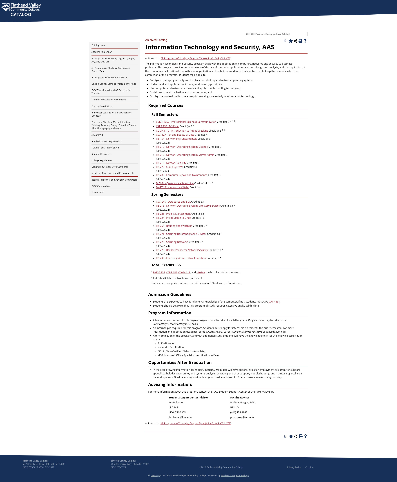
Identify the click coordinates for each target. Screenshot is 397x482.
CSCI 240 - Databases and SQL (173, 201)
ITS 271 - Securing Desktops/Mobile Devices (181, 234)
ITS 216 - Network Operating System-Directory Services (188, 205)
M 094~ (200, 272)
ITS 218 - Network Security (171, 163)
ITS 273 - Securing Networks (172, 242)
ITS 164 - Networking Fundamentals (176, 138)
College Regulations (101, 160)
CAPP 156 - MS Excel (167, 126)
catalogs (155, 475)
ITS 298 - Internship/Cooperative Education (181, 258)
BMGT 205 (159, 272)
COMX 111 (184, 272)
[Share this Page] (295, 41)
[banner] (21, 10)
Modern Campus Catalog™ (235, 475)
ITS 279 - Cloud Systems (169, 167)
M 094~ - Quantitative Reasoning (175, 183)
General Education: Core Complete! (109, 166)
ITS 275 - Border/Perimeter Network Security (182, 250)
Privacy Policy (294, 467)
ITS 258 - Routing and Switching (174, 226)
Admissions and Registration (106, 141)
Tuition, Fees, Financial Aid (105, 147)
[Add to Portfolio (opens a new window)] (290, 40)
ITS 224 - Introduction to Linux (173, 217)
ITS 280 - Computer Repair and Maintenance (181, 175)
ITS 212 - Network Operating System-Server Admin (185, 155)
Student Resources (101, 154)
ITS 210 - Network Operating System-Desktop (182, 146)
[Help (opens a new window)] (305, 40)
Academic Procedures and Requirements (112, 173)
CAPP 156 (171, 272)
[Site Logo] (21, 10)
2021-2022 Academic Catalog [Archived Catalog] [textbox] (268, 34)
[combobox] (277, 34)
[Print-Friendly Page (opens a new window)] (300, 40)
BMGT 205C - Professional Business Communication (186, 122)
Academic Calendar (101, 51)
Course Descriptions (101, 106)
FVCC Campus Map (101, 186)
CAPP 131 (274, 301)
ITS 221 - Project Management (173, 213)
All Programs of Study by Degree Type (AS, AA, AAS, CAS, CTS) (196, 58)
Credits (309, 467)
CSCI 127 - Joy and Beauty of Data (175, 134)
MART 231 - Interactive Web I (172, 187)
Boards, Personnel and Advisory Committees (114, 179)
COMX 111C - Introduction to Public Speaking (182, 130)
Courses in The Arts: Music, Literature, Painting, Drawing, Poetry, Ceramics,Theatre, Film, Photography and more (114, 125)
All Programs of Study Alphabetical (109, 77)
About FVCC (97, 134)
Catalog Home (98, 45)
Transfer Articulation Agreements (108, 99)
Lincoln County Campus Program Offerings (113, 83)
